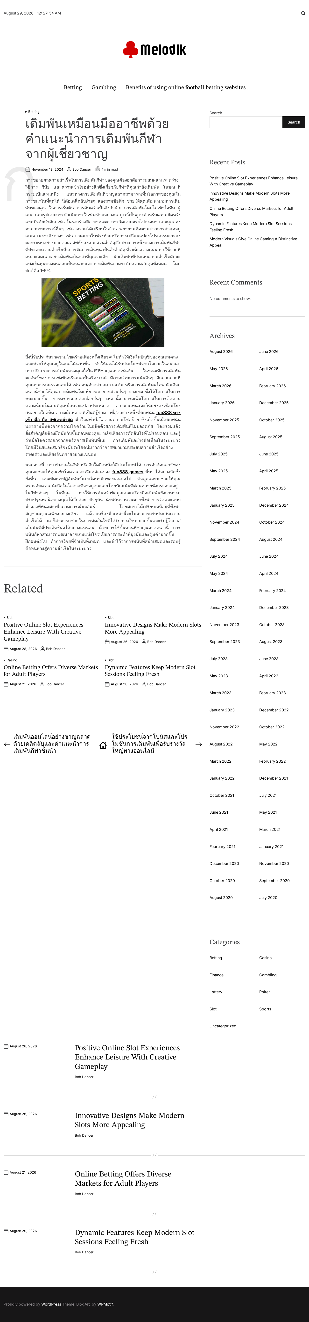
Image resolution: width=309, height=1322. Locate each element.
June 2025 (268, 454)
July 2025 (218, 454)
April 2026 (268, 368)
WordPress (51, 1304)
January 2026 (222, 402)
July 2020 (268, 897)
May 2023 (219, 675)
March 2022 (221, 761)
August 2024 (270, 539)
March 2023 (221, 692)
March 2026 (221, 385)
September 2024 (225, 539)
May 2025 (219, 470)
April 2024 (268, 573)
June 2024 (269, 556)
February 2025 (272, 488)
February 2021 (222, 846)
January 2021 (271, 846)
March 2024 (221, 590)
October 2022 (272, 726)
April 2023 (268, 675)
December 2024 (274, 505)
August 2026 (221, 351)
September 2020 (274, 880)
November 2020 (274, 863)
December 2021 (273, 778)
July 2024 (219, 556)
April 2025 (268, 470)
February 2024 (272, 590)
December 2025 (273, 402)
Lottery (216, 991)
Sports (265, 1009)
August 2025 (270, 436)
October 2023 (272, 624)
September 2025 (225, 436)
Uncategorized (223, 1025)
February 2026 (272, 385)
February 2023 (272, 692)
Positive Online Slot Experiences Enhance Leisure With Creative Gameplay (43, 632)
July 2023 (219, 658)
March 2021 (269, 829)
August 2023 (270, 641)
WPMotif (105, 1304)
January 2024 (222, 607)
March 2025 (220, 488)
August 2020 (221, 897)
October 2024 (272, 522)
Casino (12, 660)
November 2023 (224, 624)
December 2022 (274, 710)
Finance (217, 974)
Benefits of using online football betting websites (186, 88)
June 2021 (219, 812)
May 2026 (219, 368)
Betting (73, 88)
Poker (264, 991)
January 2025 (222, 505)
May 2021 (268, 812)
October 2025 (271, 419)
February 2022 (272, 761)
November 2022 (224, 726)
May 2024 (219, 573)
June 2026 (269, 351)
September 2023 (225, 641)
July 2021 (267, 795)
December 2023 (274, 607)
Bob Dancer (81, 169)
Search (216, 112)
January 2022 (222, 778)
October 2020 (222, 880)
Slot (10, 617)
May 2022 (268, 744)
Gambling (103, 88)
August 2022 (221, 744)
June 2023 (269, 658)
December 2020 (224, 863)
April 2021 (219, 829)
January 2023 (222, 710)
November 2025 (224, 419)
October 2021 (222, 795)
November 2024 (224, 522)
